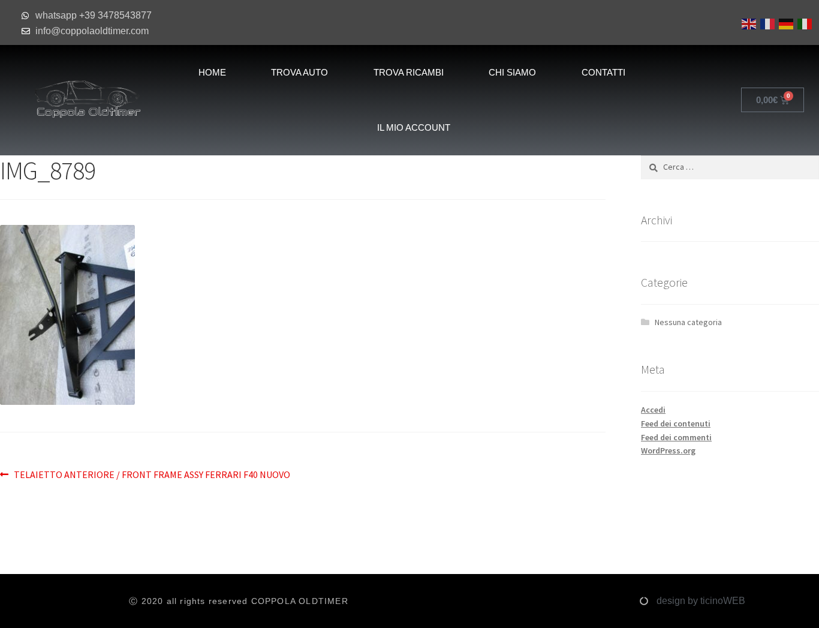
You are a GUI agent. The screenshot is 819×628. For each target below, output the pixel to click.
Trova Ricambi (409, 72)
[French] (766, 23)
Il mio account (413, 127)
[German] (785, 23)
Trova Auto (299, 72)
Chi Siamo (512, 72)
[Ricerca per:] (730, 166)
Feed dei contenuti (675, 423)
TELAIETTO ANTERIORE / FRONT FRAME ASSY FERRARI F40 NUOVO (151, 473)
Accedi (653, 409)
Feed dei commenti (676, 437)
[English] (748, 23)
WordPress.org (668, 450)
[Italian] (803, 23)
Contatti (603, 72)
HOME (212, 72)
